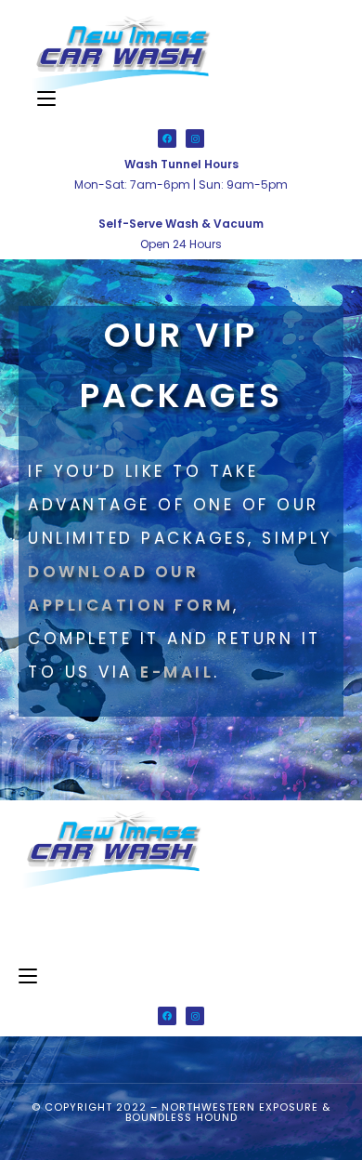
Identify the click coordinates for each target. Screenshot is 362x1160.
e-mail (176, 672)
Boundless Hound (181, 1117)
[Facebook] (167, 138)
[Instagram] (195, 138)
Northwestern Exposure (240, 1107)
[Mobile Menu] (46, 98)
